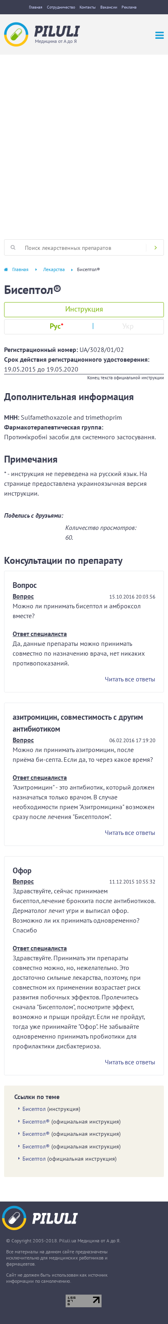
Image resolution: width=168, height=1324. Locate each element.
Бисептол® (36, 1121)
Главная (35, 7)
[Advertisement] (84, 143)
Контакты (88, 7)
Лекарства (54, 269)
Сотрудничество (61, 7)
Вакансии (108, 7)
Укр (128, 326)
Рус (57, 326)
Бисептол (34, 1109)
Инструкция (84, 309)
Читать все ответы (130, 679)
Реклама (129, 7)
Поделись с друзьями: (33, 515)
